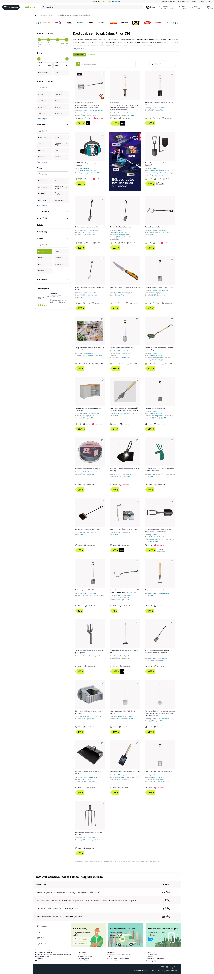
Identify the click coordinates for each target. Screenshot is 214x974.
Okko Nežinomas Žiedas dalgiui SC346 (123, 529)
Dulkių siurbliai (83, 961)
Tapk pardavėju (193, 1)
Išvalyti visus (91, 54)
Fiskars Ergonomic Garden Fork (156, 227)
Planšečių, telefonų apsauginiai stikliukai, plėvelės (53, 954)
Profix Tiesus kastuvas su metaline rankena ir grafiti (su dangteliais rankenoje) (157, 652)
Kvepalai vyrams (151, 954)
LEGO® (148, 952)
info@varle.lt (117, 1)
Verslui (202, 1)
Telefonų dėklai (83, 959)
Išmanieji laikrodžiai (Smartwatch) (119, 954)
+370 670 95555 (104, 1)
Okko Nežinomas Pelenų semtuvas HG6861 (125, 772)
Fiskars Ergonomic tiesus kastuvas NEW (159, 287)
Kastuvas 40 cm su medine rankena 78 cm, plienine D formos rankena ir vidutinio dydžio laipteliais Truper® (125, 107)
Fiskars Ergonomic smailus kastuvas (87, 227)
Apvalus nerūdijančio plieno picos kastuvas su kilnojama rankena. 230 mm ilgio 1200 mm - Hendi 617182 (160, 713)
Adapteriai (39, 959)
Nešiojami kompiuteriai (43, 952)
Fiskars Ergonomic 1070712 (84, 590)
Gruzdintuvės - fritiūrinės (155, 959)
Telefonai (81, 954)
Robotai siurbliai (112, 961)
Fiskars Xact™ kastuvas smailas (121, 348)
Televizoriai (82, 952)
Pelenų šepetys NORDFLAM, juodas (87, 529)
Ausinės (109, 957)
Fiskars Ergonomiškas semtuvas (156, 408)
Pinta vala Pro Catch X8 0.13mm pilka (88, 469)
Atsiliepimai (182, 1)
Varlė (209, 1)
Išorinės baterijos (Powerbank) (118, 959)
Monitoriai (39, 961)
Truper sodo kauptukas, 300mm (156, 590)
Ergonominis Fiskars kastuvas (120, 227)
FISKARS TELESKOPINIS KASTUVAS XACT (158, 772)
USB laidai (149, 957)
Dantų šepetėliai (152, 961)
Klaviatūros (111, 952)
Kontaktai (172, 1)
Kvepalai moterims (85, 957)
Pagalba (164, 1)
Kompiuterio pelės (42, 957)
